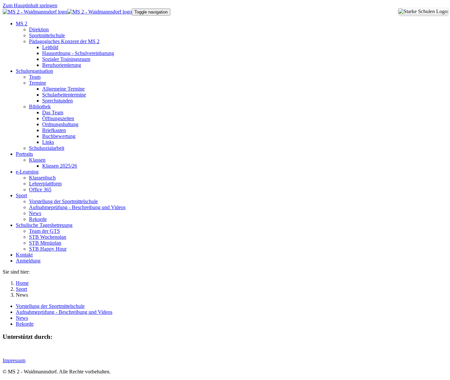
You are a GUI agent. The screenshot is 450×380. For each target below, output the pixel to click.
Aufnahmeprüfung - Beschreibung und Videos (77, 207)
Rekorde (38, 219)
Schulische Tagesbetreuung (44, 225)
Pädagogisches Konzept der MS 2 (64, 41)
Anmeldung (28, 260)
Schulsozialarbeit (46, 148)
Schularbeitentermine (64, 94)
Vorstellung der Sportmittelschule (63, 201)
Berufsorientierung (61, 65)
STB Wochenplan (47, 237)
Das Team (52, 112)
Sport (21, 195)
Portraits (24, 154)
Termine (37, 83)
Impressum (14, 360)
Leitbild (50, 47)
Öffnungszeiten (58, 118)
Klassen (37, 160)
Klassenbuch (42, 177)
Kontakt (24, 255)
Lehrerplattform (45, 183)
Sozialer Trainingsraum (66, 59)
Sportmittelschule (47, 35)
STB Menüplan (45, 243)
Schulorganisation (34, 71)
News (35, 213)
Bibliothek (40, 106)
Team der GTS (44, 231)
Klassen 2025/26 (59, 166)
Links (48, 142)
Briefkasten (54, 130)
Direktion (39, 29)
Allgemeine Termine (63, 89)
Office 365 (40, 189)
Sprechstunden (57, 100)
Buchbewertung (58, 136)
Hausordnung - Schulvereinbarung (78, 53)
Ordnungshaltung (60, 124)
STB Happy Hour (48, 249)
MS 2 (21, 23)
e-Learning (27, 172)
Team (35, 77)
